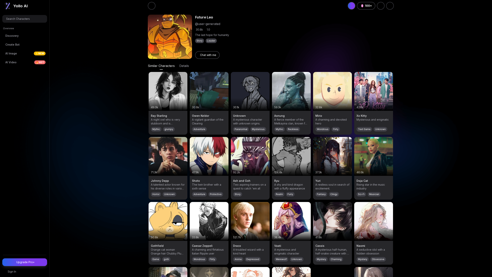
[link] (207, 55)
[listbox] (24, 47)
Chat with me (208, 55)
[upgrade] (351, 6)
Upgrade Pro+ (25, 262)
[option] (24, 36)
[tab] (161, 66)
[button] (24, 19)
